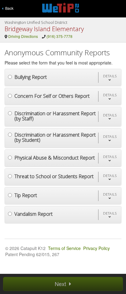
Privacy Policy (96, 248)
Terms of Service (64, 248)
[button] (109, 77)
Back (8, 8)
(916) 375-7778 (59, 36)
